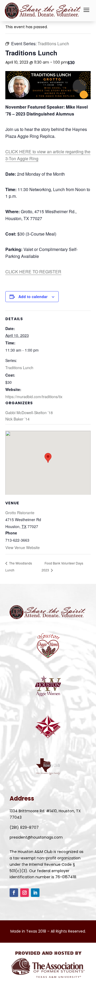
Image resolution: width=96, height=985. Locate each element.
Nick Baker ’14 (17, 419)
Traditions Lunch (19, 367)
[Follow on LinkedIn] (35, 892)
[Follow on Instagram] (24, 892)
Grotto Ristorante (19, 512)
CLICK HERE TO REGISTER (33, 272)
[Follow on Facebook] (14, 892)
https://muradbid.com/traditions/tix (33, 396)
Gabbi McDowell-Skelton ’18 (29, 412)
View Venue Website (22, 547)
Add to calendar (32, 296)
